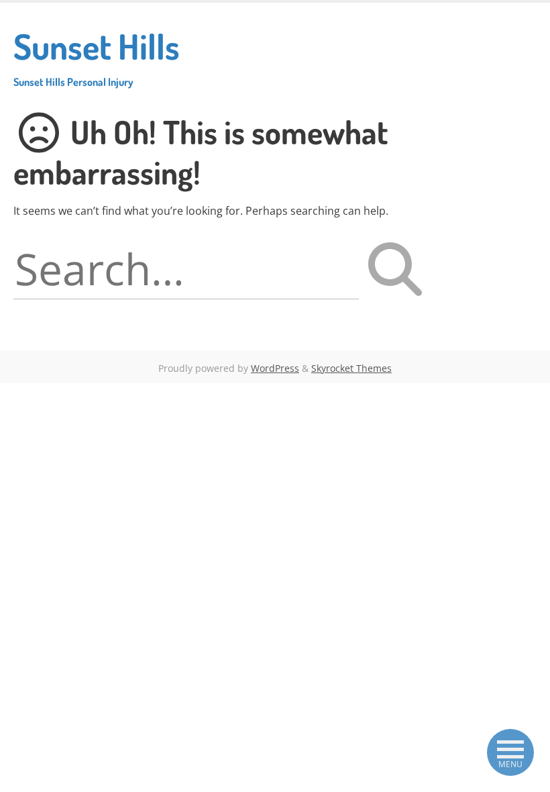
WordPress (275, 368)
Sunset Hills (96, 56)
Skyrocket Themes (351, 368)
